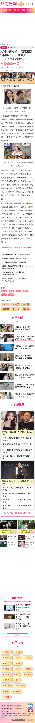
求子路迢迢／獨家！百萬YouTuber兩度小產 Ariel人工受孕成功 (4, 80)
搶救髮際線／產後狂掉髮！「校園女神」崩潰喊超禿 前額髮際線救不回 (30, 80)
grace (6, 108)
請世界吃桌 (14, 10)
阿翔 (12, 108)
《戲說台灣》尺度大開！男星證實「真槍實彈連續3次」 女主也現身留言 (26, 531)
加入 (24, 304)
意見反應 (5, 711)
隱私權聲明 (17, 706)
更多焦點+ (17, 635)
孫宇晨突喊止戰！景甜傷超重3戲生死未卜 (17, 457)
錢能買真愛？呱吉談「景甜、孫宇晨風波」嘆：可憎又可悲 (29, 544)
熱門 (29, 10)
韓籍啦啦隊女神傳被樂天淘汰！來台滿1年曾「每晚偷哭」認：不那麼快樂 (13, 80)
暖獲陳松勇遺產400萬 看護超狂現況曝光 (16, 255)
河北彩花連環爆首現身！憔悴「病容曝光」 (17, 495)
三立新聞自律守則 (8, 708)
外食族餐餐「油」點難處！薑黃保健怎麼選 (23, 626)
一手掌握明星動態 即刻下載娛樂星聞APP (15, 262)
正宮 (32, 137)
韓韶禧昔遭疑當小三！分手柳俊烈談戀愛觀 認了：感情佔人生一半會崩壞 (12, 537)
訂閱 (14, 304)
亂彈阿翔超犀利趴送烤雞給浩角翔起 (20, 247)
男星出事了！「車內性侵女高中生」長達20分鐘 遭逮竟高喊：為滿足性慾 (12, 544)
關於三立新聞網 (7, 706)
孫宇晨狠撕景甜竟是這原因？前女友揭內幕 (17, 439)
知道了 (31, 719)
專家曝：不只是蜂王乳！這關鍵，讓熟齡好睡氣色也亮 (13, 267)
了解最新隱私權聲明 (19, 719)
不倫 (20, 108)
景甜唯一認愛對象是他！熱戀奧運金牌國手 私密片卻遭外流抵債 (29, 537)
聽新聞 (3, 47)
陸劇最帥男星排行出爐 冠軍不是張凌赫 (17, 445)
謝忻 (3, 116)
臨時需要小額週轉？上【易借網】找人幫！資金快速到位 (15, 280)
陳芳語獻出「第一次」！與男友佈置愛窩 (17, 506)
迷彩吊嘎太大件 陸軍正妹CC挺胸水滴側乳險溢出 (21, 80)
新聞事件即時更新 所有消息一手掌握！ (15, 258)
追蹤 (4, 309)
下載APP (5, 304)
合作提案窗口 (19, 708)
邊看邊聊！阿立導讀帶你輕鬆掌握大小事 (23, 607)
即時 (23, 10)
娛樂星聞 (3, 44)
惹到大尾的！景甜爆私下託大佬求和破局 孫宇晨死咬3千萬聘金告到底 (8, 531)
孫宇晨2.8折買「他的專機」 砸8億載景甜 (17, 489)
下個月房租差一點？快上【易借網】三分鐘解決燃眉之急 (15, 273)
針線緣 (4, 10)
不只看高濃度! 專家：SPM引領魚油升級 (23, 616)
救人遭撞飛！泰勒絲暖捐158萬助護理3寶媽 (18, 451)
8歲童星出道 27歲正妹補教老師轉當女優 (18, 500)
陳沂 (28, 203)
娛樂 (8, 44)
